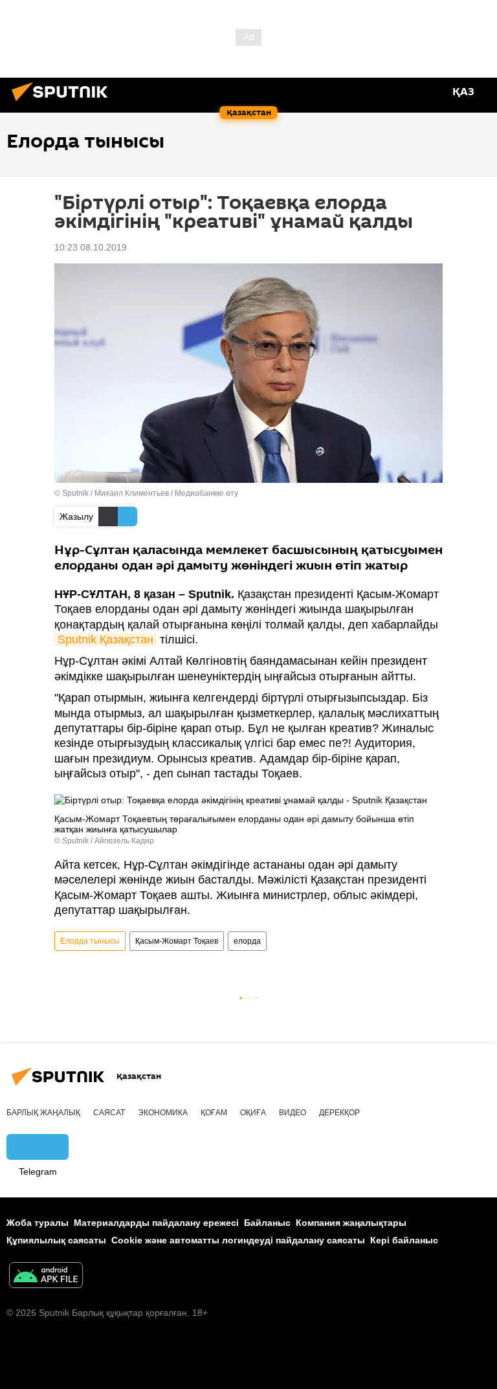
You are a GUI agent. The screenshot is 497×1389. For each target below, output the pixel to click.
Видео (292, 1112)
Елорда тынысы (90, 941)
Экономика (163, 1112)
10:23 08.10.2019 (90, 247)
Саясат (109, 1112)
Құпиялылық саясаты (56, 1240)
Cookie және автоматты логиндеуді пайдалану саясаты (238, 1240)
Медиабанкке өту (206, 493)
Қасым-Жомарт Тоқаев (176, 941)
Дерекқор (339, 1112)
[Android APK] (46, 1276)
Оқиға (253, 1112)
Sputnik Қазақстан (105, 639)
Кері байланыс (404, 1240)
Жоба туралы (37, 1222)
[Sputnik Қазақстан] (63, 103)
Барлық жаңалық (43, 1112)
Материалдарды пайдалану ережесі (156, 1222)
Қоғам (214, 1112)
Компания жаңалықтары (351, 1222)
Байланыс (267, 1222)
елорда (247, 941)
